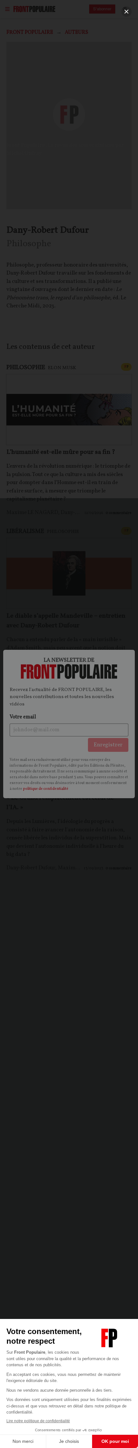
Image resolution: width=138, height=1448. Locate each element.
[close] (126, 11)
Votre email (23, 717)
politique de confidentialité (45, 788)
